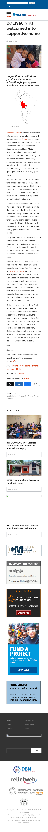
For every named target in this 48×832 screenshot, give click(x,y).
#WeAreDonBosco (26, 396)
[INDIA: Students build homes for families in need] (24, 468)
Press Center (29, 720)
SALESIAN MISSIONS (32, 810)
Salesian (10, 398)
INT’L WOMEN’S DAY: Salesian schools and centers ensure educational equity (21, 446)
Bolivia (24, 139)
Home (9, 720)
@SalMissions (12, 396)
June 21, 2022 (13, 41)
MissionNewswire (14, 133)
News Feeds (29, 724)
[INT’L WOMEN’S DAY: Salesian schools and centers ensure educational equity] (24, 427)
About (9, 724)
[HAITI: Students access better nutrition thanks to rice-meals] (24, 508)
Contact (9, 729)
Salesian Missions (16, 271)
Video (27, 729)
